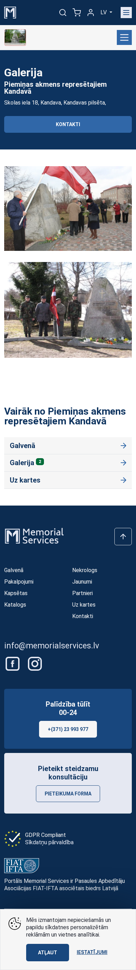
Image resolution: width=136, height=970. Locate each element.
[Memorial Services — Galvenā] (10, 12)
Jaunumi (82, 581)
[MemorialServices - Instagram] (35, 663)
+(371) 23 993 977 (68, 729)
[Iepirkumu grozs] (77, 12)
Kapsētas (16, 593)
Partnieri (82, 593)
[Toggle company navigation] (124, 37)
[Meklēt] (63, 12)
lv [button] (104, 12)
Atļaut (47, 952)
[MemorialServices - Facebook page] (13, 663)
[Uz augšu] (123, 536)
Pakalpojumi (18, 581)
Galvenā (22, 445)
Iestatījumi (92, 952)
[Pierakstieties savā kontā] (91, 12)
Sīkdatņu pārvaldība (49, 842)
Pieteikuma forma (68, 793)
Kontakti (68, 124)
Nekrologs (84, 570)
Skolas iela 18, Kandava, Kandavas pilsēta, (55, 102)
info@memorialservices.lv (51, 645)
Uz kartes (25, 480)
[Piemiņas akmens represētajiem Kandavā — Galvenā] (15, 37)
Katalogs (15, 604)
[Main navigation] (126, 12)
